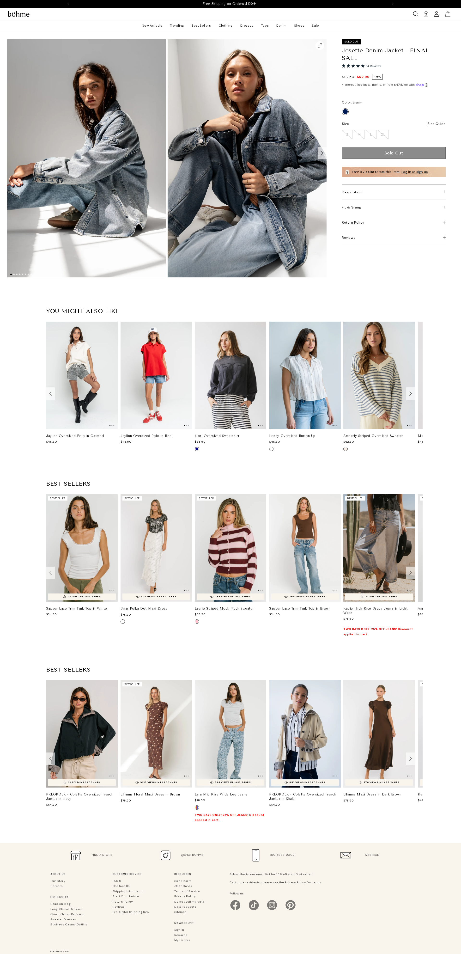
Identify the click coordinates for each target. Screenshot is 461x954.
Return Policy (353, 222)
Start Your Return (126, 896)
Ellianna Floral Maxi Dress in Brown (150, 794)
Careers (56, 886)
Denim (281, 26)
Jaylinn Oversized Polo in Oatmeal (75, 436)
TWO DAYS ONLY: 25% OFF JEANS (229, 4)
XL (383, 134)
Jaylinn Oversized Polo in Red (146, 436)
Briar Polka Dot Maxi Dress (144, 608)
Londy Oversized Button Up (292, 436)
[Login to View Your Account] (436, 14)
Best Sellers (201, 26)
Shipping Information (129, 891)
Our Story (57, 881)
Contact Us (121, 886)
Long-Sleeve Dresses (66, 909)
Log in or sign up (414, 172)
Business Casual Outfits (68, 924)
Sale (315, 26)
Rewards (181, 935)
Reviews (348, 237)
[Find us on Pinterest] (290, 910)
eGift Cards (183, 886)
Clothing (226, 26)
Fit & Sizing (351, 207)
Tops (265, 26)
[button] (322, 153)
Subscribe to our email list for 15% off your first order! (271, 874)
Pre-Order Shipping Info (131, 912)
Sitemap (180, 912)
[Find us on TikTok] (254, 910)
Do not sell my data (189, 902)
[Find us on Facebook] (235, 910)
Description (352, 192)
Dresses (247, 26)
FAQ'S (117, 881)
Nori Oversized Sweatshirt (217, 436)
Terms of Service (187, 891)
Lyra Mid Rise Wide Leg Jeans (221, 794)
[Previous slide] (68, 4)
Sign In (179, 930)
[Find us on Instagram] (272, 910)
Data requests (185, 907)
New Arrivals (152, 26)
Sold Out (393, 153)
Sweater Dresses (63, 919)
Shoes (299, 26)
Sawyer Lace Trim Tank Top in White (76, 608)
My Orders (182, 940)
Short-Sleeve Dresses (67, 914)
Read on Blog (60, 904)
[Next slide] (392, 4)
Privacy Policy (184, 896)
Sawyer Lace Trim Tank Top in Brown (299, 608)
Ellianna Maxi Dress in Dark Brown (372, 794)
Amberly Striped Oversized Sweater (373, 436)
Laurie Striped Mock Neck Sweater (224, 608)
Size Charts (183, 881)
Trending (177, 26)
